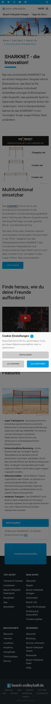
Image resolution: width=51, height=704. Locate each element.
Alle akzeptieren (38, 364)
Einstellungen (25, 355)
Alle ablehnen (13, 364)
